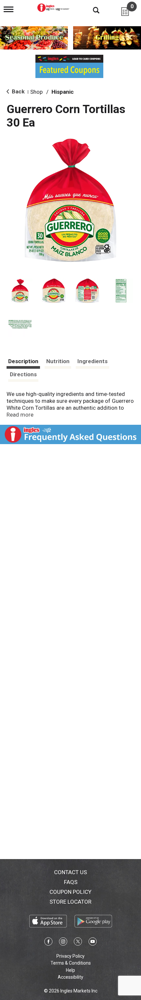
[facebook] (48, 942)
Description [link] (23, 361)
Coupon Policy (70, 892)
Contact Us (70, 872)
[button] (20, 290)
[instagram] (63, 942)
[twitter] (78, 942)
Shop (36, 91)
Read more (20, 414)
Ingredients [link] (92, 361)
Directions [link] (23, 374)
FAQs (70, 882)
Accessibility (70, 977)
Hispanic (62, 91)
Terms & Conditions (70, 963)
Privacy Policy (70, 956)
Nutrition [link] (58, 361)
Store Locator (70, 901)
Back (17, 91)
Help (70, 970)
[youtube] (93, 942)
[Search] (91, 10)
